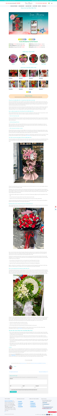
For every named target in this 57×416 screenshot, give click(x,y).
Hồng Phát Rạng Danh (22, 77)
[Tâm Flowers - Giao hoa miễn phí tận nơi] (28, 3)
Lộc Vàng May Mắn (31, 88)
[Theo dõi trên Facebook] (49, 0)
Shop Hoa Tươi (33, 363)
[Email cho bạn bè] (28, 360)
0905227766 (52, 412)
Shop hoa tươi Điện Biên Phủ (38, 363)
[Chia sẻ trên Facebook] (25, 360)
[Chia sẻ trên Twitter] (27, 360)
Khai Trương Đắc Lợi (42, 88)
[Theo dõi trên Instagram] (50, 0)
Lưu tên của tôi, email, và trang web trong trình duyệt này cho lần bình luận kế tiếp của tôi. (24, 389)
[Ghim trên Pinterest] (30, 360)
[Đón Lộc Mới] (13, 84)
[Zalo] (55, 209)
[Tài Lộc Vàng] (23, 84)
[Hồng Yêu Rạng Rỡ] (33, 73)
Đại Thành (10, 77)
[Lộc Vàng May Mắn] (33, 84)
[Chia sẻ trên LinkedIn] (31, 360)
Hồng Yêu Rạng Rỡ (31, 77)
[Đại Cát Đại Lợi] (43, 73)
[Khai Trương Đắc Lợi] (43, 84)
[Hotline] (55, 207)
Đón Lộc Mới (10, 88)
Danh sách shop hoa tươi (23, 363)
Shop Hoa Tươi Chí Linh (14, 371)
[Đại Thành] (13, 73)
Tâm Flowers (28, 135)
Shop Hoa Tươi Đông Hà (43, 371)
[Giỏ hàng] (51, 3)
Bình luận (11, 378)
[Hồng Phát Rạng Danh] (23, 73)
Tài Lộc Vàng (20, 88)
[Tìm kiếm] (49, 3)
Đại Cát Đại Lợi (41, 77)
